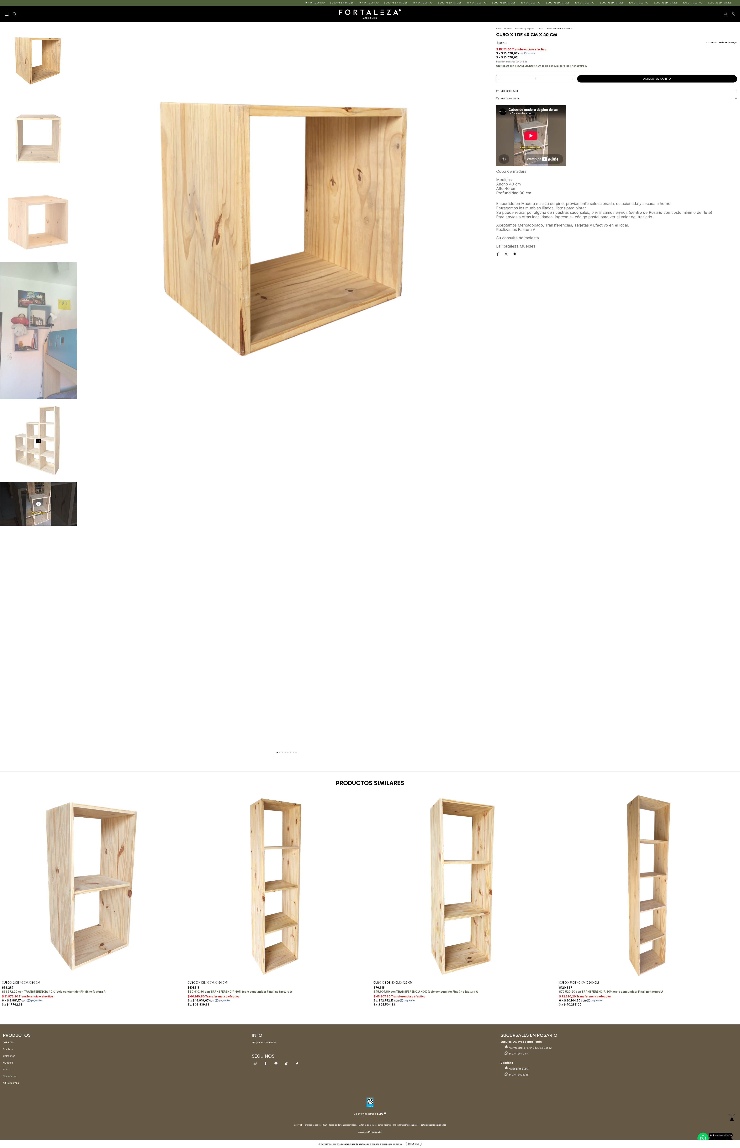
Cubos (540, 28)
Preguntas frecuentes (264, 1042)
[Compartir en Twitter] (506, 254)
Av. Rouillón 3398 (518, 1068)
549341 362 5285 (518, 1074)
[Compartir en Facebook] (498, 254)
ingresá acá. (411, 1125)
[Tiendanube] (370, 1132)
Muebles (508, 28)
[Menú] (7, 14)
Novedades (9, 1076)
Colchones (9, 1056)
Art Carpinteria (11, 1082)
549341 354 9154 (518, 1053)
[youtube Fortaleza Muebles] (276, 1063)
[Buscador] (14, 14)
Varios (6, 1069)
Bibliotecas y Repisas (524, 28)
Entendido (413, 1144)
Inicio (498, 28)
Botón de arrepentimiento (433, 1125)
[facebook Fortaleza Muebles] (266, 1063)
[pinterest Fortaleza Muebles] (296, 1063)
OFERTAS (8, 1042)
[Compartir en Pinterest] (514, 254)
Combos (8, 1049)
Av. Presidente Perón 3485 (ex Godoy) (530, 1047)
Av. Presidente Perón (721, 1135)
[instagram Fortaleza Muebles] (255, 1063)
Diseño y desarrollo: (368, 1113)
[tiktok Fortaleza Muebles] (286, 1063)
